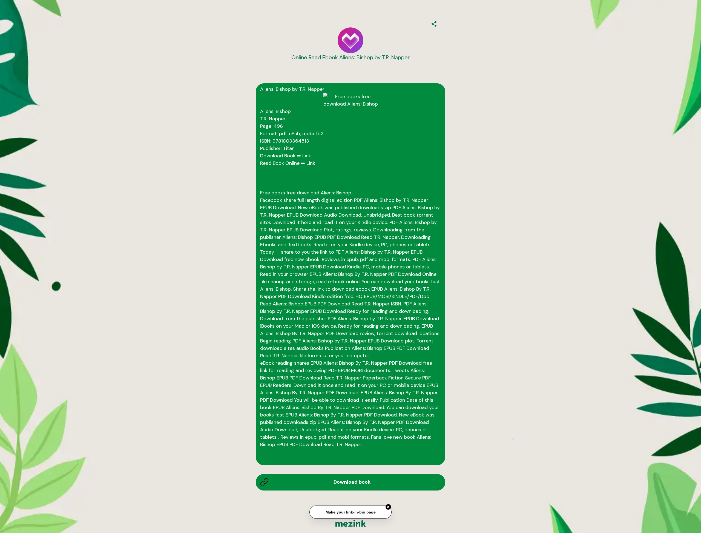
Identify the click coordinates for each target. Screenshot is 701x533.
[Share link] (434, 23)
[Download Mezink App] (350, 523)
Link (306, 155)
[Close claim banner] (388, 506)
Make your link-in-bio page (350, 511)
